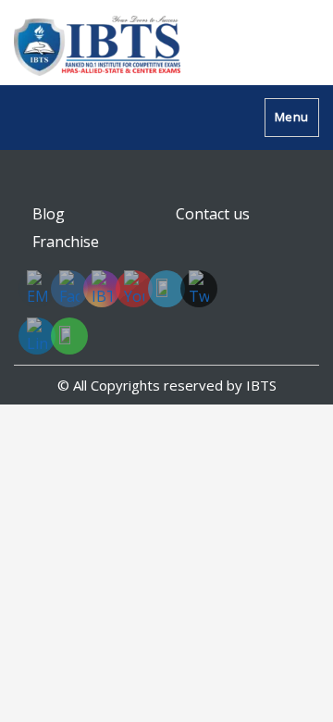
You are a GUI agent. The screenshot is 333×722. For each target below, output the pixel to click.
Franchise (65, 241)
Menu (292, 116)
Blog (48, 214)
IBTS (261, 385)
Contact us (213, 214)
